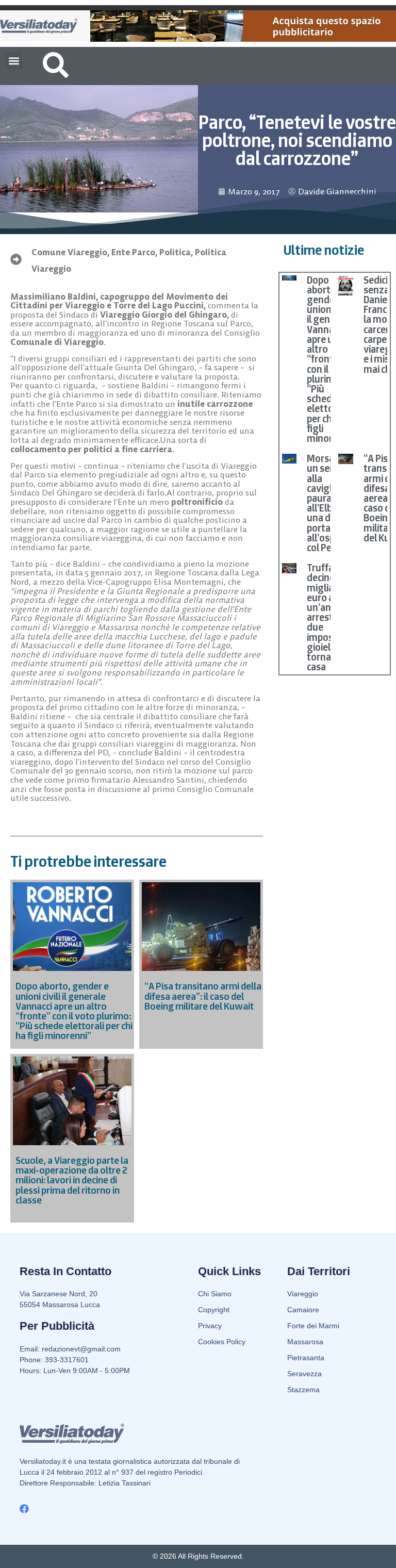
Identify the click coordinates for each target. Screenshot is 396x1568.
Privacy (210, 1326)
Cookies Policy (221, 1342)
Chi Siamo (215, 1294)
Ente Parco (133, 252)
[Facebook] (24, 1508)
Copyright (213, 1310)
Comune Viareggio (69, 252)
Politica (175, 252)
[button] (13, 60)
